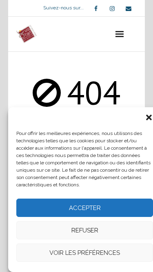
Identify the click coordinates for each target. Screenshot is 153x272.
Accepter (85, 208)
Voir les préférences (84, 253)
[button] (149, 117)
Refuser (84, 230)
